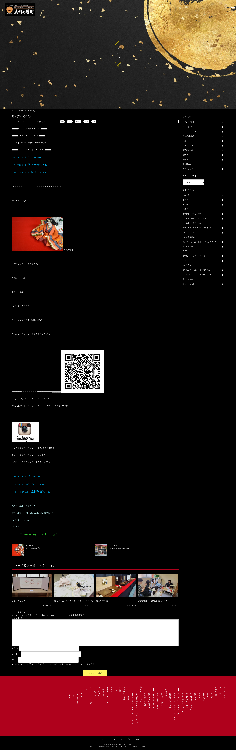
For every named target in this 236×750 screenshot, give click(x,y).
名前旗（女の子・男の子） (178, 704)
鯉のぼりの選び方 (149, 700)
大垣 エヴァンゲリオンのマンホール (197, 227)
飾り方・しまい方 (140, 694)
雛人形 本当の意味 (157, 701)
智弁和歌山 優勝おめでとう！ (195, 223)
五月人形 (186, 145)
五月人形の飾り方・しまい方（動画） (132, 709)
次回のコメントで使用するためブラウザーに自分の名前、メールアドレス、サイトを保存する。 (56, 664)
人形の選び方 (165, 692)
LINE (82, 695)
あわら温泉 (187, 195)
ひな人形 (70, 121)
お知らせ (111, 690)
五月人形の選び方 (153, 700)
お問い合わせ (99, 692)
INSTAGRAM (78, 698)
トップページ (224, 692)
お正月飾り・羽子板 (191, 701)
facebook (74, 697)
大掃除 (185, 251)
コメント (17, 617)
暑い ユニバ (188, 279)
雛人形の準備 (188, 246)
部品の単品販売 (189, 237)
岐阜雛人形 (78, 121)
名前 (15, 648)
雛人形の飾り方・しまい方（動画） (136, 708)
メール (16, 653)
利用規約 (135, 747)
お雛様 (62, 121)
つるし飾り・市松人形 (182, 702)
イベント (186, 122)
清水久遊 (86, 121)
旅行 (184, 159)
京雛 (184, 154)
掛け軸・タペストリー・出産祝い (174, 707)
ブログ (185, 136)
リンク (101, 739)
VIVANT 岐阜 (188, 232)
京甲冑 (185, 150)
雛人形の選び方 (161, 699)
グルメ (185, 126)
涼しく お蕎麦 (189, 283)
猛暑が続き (187, 209)
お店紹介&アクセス (107, 694)
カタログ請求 (94, 692)
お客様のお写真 (124, 693)
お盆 (184, 260)
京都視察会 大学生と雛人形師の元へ (197, 274)
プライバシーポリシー (134, 739)
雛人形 (94, 121)
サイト (15, 659)
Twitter (69, 696)
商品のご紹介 (216, 692)
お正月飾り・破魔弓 (186, 701)
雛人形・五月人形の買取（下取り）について (200, 241)
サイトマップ (118, 739)
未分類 (185, 164)
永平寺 (185, 199)
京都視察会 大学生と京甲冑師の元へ (197, 269)
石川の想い (220, 691)
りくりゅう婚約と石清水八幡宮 (195, 218)
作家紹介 (119, 690)
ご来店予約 (103, 691)
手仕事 (185, 204)
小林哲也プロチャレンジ (192, 213)
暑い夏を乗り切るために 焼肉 (195, 255)
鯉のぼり (186, 168)
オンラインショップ (90, 695)
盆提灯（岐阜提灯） (170, 701)
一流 (184, 140)
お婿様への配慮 (145, 699)
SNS (86, 688)
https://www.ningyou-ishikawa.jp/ (31, 142)
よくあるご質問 (128, 693)
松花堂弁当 (187, 265)
